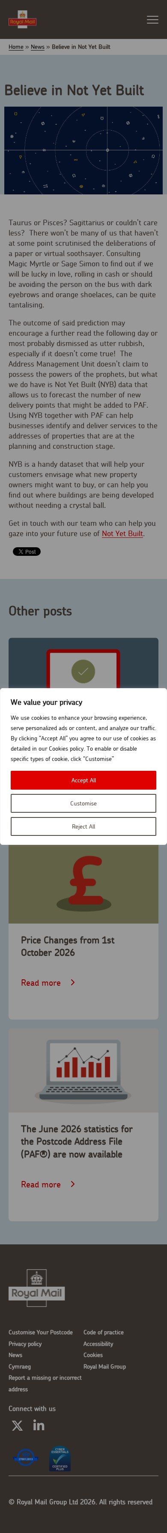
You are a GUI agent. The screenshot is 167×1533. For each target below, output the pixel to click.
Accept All (84, 780)
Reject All (83, 826)
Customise (83, 803)
